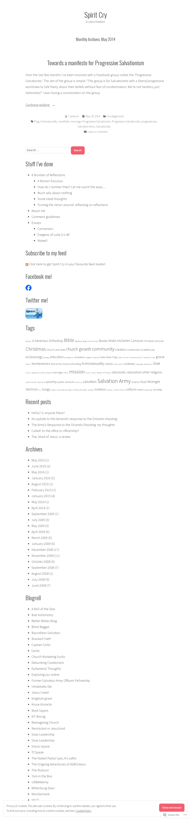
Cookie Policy (83, 811)
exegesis (89, 357)
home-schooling (71, 364)
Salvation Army (86, 126)
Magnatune (36, 373)
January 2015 (41, 496)
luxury (28, 373)
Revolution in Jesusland (48, 728)
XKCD (35, 800)
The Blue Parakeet (79, 390)
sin (40, 390)
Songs (46, 389)
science (135, 382)
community (103, 349)
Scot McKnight (150, 382)
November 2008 (43, 555)
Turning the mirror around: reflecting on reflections (72, 205)
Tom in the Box (42, 776)
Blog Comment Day (90, 341)
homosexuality (48, 121)
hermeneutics (41, 364)
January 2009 (41, 544)
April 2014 (38, 508)
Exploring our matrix (45, 674)
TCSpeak (38, 752)
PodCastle (41, 382)
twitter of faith (119, 390)
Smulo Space (41, 746)
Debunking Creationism (48, 662)
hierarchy (56, 364)
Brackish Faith (41, 639)
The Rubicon (40, 770)
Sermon (32, 389)
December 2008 (42, 549)
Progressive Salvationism (96, 121)
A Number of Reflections (48, 175)
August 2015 (40, 484)
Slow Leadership (43, 734)
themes (91, 390)
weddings (148, 390)
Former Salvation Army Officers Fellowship (61, 680)
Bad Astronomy (42, 615)
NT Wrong (38, 716)
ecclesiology (34, 357)
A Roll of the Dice (43, 609)
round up (78, 382)
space (53, 390)
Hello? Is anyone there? (48, 413)
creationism (133, 349)
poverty (51, 382)
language (139, 364)
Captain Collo (41, 645)
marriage (76, 121)
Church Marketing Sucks (48, 656)
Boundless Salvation (46, 633)
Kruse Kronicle (42, 704)
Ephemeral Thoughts (46, 668)
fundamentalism (136, 357)
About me (38, 211)
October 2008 (41, 561)
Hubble (109, 364)
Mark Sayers (46, 373)
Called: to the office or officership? (55, 431)
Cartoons (137, 341)
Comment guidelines (46, 217)
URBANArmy (40, 782)
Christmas (36, 349)
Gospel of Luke (149, 357)
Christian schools (154, 341)
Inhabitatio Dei (42, 686)
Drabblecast (147, 349)
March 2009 (40, 538)
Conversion (45, 228)
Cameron (73, 116)
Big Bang (78, 341)
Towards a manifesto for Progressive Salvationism (95, 62)
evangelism (69, 357)
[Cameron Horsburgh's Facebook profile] (29, 287)
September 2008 (43, 567)
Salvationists (103, 126)
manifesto (64, 121)
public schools (65, 382)
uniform (131, 389)
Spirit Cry (95, 14)
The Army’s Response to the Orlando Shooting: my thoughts (73, 425)
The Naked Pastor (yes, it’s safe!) (54, 758)
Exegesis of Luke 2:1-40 (53, 234)
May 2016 (38, 472)
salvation (90, 381)
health (28, 364)
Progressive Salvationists (126, 121)
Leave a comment (97, 132)
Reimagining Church (45, 722)
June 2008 (39, 585)
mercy (65, 373)
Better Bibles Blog (44, 621)
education (57, 357)
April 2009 (38, 532)
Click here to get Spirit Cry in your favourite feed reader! (67, 264)
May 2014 (38, 502)
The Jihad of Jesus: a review (51, 437)
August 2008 (40, 573)
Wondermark (41, 794)
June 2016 (39, 466)
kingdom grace (42, 698)
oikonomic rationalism (127, 372)
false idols (105, 357)
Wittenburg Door (43, 788)
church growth (78, 349)
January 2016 (41, 478)
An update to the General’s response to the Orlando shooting (74, 419)
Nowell (42, 240)
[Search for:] (48, 150)
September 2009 (43, 514)
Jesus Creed (40, 692)
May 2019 (38, 460)
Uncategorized (115, 116)
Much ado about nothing (54, 193)
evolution (79, 357)
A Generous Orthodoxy (47, 341)
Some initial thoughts (52, 199)
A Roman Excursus (50, 181)
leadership (148, 364)
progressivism (149, 121)
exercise (96, 357)
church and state (55, 349)
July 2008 (38, 579)
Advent (29, 341)
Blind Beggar (40, 627)
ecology (46, 357)
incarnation (118, 364)
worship (157, 389)
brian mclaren (119, 340)
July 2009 (38, 520)
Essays (36, 223)
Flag (36, 121)
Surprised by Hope (64, 390)
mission (77, 372)
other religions (152, 372)
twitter (109, 390)
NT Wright (107, 373)
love (156, 363)
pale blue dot (31, 382)
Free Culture (123, 357)
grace (160, 356)
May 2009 (38, 526)
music (87, 373)
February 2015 (42, 490)
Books (103, 341)
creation (120, 349)
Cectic (36, 651)
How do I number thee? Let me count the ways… (71, 187)
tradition (100, 389)
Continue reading (38, 105)
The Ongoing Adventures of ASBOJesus (59, 764)
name (93, 373)
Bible (69, 340)
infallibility (129, 364)
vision (140, 389)
